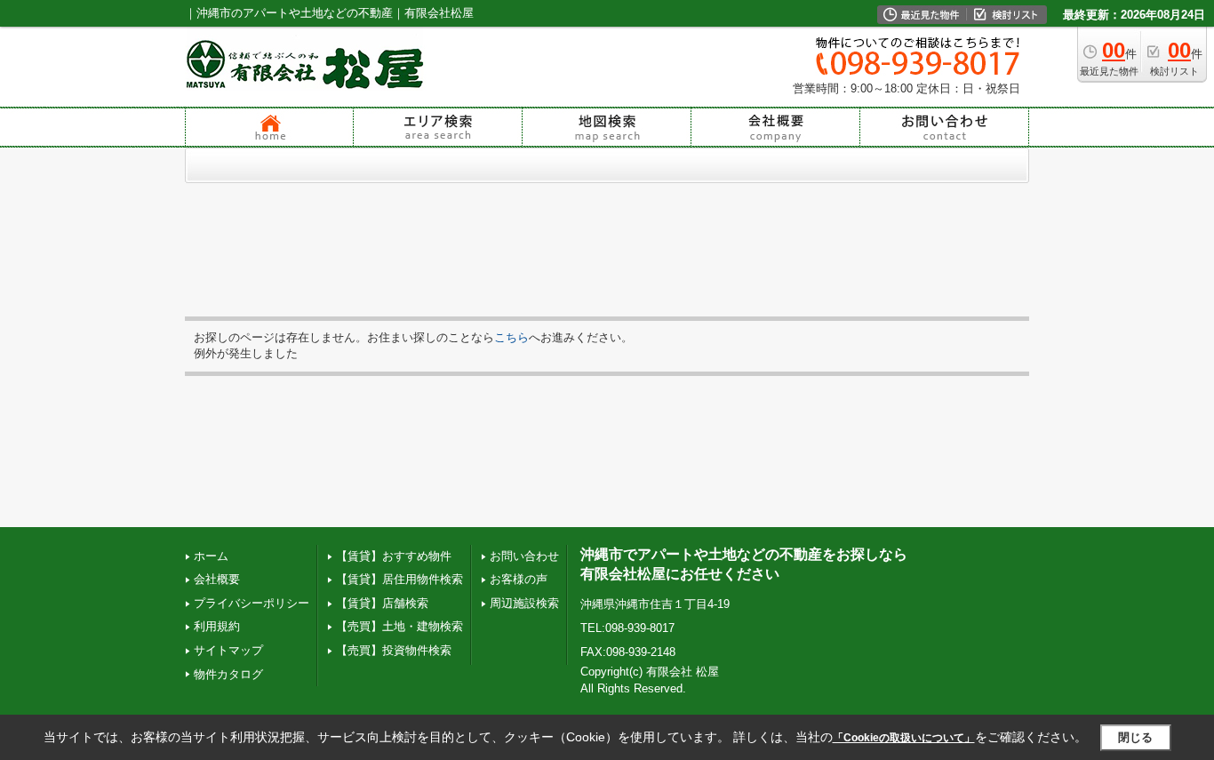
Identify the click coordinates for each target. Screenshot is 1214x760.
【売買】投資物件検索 (393, 650)
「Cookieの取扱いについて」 (904, 738)
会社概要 (217, 579)
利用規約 (217, 626)
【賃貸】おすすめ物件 (393, 556)
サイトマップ (228, 650)
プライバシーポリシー (251, 603)
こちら (511, 337)
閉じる (1135, 737)
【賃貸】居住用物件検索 (399, 579)
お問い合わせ (524, 556)
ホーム (211, 556)
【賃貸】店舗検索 (382, 603)
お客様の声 (518, 579)
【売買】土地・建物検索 (399, 626)
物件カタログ (228, 674)
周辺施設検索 (524, 603)
